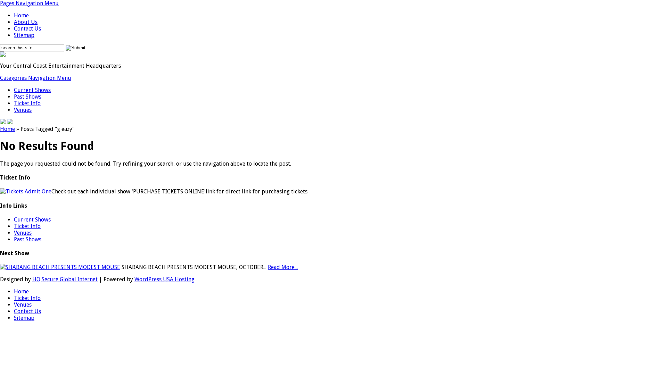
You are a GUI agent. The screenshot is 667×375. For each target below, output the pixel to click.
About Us (26, 22)
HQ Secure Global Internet (65, 279)
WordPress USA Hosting (164, 279)
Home (21, 15)
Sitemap (24, 35)
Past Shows (27, 96)
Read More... (283, 267)
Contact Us (27, 28)
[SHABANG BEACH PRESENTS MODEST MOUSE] (60, 267)
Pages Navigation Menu (29, 3)
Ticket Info (27, 103)
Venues (23, 110)
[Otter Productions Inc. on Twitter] (10, 122)
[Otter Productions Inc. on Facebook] (3, 122)
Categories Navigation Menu (35, 78)
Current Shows (32, 90)
